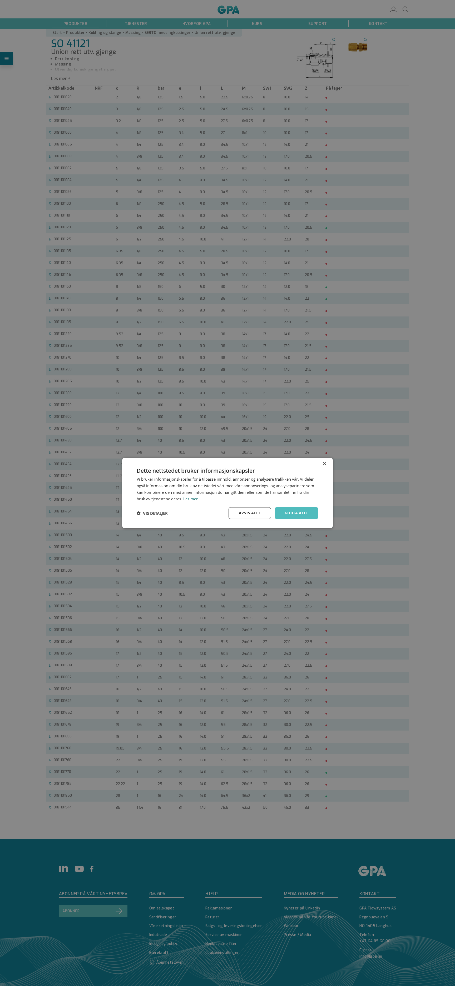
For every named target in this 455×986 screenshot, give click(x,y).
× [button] (324, 464)
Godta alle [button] (296, 512)
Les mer (190, 498)
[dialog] (227, 493)
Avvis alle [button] (250, 512)
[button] (152, 513)
